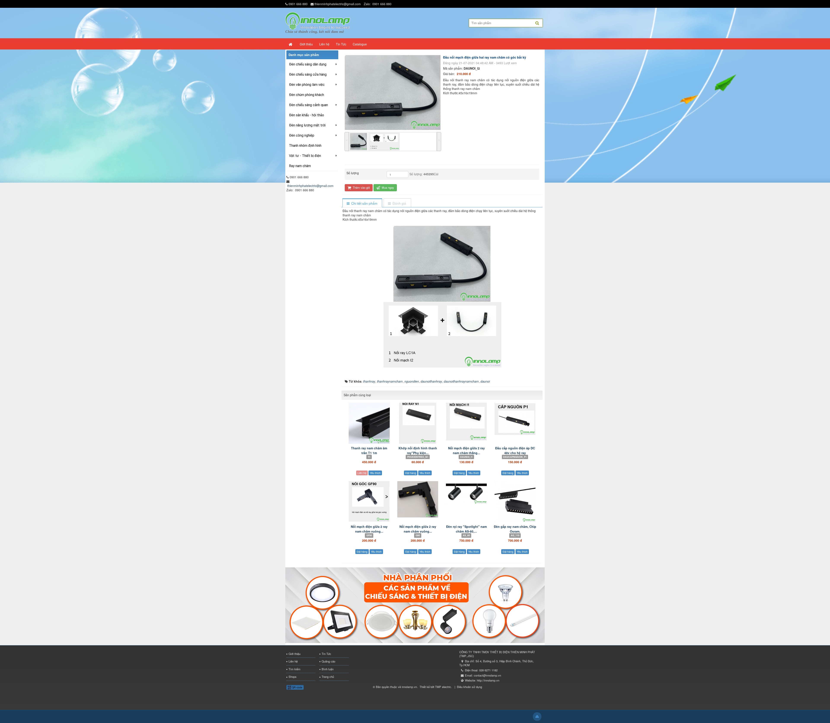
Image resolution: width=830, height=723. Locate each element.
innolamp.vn (409, 687)
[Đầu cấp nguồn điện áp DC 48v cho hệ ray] (515, 419)
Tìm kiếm (294, 669)
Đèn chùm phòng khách (306, 95)
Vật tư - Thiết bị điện (305, 156)
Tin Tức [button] (341, 44)
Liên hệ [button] (324, 44)
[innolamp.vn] (317, 20)
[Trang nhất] (291, 44)
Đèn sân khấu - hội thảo (306, 115)
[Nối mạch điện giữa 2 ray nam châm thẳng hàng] (466, 422)
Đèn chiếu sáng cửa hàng (308, 74)
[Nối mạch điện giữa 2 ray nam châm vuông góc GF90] (369, 501)
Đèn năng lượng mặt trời (307, 125)
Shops (293, 677)
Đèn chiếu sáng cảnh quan (308, 105)
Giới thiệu (294, 654)
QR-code (296, 687)
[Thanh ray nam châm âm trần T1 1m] (369, 423)
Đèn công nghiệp (301, 135)
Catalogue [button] (360, 44)
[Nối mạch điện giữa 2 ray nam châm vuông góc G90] (417, 499)
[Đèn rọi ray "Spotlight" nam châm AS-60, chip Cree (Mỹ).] (466, 492)
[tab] (362, 203)
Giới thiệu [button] (306, 44)
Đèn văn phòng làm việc (307, 85)
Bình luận (328, 669)
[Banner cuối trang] (415, 604)
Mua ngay (387, 187)
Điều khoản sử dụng (469, 687)
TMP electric (443, 687)
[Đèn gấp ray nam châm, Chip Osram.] (515, 501)
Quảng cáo (328, 661)
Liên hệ (362, 473)
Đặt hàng (410, 473)
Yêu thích (375, 473)
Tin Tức (326, 654)
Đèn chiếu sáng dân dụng (307, 64)
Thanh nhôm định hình (305, 146)
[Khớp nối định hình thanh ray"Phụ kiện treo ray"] (417, 423)
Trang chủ (328, 677)
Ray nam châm (300, 166)
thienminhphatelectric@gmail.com (337, 4)
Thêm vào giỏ (361, 187)
